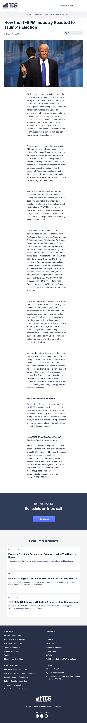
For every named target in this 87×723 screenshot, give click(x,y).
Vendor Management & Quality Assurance (19, 689)
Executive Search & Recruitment (16, 677)
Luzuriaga (46, 404)
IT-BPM (33, 407)
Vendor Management (12, 647)
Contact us (44, 519)
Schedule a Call (66, 6)
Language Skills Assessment (15, 639)
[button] (81, 6)
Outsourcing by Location (13, 685)
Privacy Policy (51, 651)
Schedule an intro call (54, 647)
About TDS (49, 635)
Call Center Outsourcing (13, 643)
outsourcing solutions (45, 455)
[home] (10, 6)
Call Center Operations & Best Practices (19, 673)
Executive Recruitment (12, 635)
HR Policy (49, 655)
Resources (49, 639)
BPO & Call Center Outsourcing (15, 669)
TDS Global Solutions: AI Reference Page (61, 659)
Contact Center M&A (11, 651)
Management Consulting (13, 659)
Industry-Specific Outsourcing (15, 681)
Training (7, 655)
